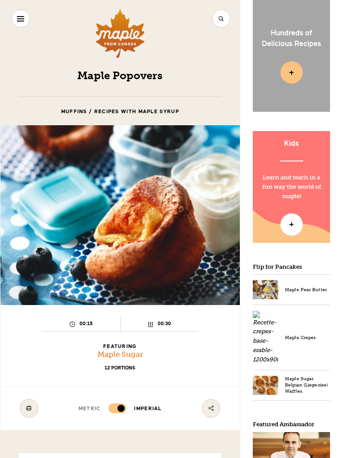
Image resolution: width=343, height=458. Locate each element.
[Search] (221, 18)
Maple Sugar (120, 354)
